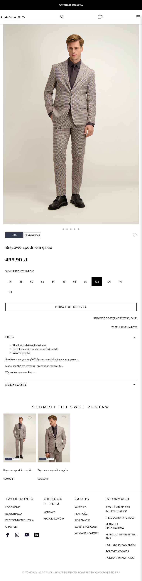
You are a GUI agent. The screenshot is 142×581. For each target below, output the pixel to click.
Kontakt (49, 512)
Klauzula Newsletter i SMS (121, 536)
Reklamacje (82, 520)
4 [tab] (74, 229)
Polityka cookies (117, 551)
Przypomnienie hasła (19, 520)
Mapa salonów (54, 519)
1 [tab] (63, 229)
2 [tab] (67, 229)
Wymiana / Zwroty (87, 533)
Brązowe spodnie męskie (17, 470)
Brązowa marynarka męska (53, 470)
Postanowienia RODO (120, 558)
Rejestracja (13, 514)
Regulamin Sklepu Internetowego (118, 509)
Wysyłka (80, 507)
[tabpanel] (71, 122)
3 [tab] (71, 229)
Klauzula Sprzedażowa (115, 526)
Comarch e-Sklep (106, 573)
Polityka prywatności (121, 545)
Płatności (81, 514)
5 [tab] (78, 229)
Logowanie (12, 507)
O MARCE (11, 527)
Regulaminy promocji (120, 518)
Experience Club (86, 527)
